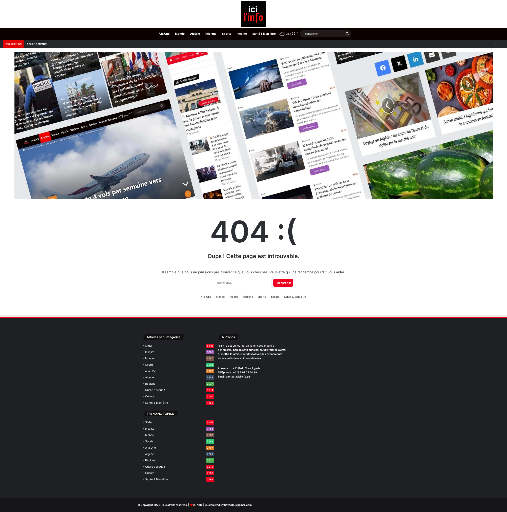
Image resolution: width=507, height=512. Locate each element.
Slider (148, 345)
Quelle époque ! (155, 390)
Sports (226, 33)
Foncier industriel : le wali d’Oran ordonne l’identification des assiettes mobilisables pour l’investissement (90, 43)
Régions (210, 33)
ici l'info (198, 504)
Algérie (195, 33)
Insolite (242, 33)
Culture (149, 396)
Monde (180, 33)
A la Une (164, 33)
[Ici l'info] (253, 14)
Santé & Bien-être (264, 33)
